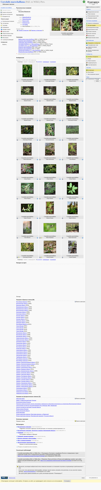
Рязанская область (21, 348)
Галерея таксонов (92, 31)
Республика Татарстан (22, 358)
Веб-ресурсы (5, 37)
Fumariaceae (26, 22)
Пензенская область (21, 343)
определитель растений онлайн (93, 3)
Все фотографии (92, 25)
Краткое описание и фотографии (27, 438)
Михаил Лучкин (49, 218)
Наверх (83, 477)
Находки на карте (6, 29)
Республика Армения (21, 301)
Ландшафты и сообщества (94, 43)
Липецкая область (21, 320)
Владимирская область (22, 307)
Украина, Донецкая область (23, 365)
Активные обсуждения (93, 56)
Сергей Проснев (72, 139)
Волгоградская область (22, 310)
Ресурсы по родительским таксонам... (28, 446)
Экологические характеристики (26, 442)
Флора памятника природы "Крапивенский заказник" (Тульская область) (35, 416)
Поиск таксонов (91, 14)
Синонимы (5, 25)
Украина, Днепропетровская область (25, 362)
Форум (89, 58)
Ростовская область (21, 345)
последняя (53, 61)
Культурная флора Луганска (23, 402)
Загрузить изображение (93, 23)
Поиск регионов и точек (93, 16)
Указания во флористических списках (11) (28, 396)
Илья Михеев (72, 159)
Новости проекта (92, 60)
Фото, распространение (24, 440)
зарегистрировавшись (30, 471)
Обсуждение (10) (6, 16)
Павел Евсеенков (27, 159)
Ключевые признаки (7, 35)
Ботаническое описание (24, 426)
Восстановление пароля (93, 74)
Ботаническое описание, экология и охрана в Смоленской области (36, 430)
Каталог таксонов (92, 33)
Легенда (18, 296)
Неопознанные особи (93, 29)
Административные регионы (92, 48)
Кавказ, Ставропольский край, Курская (26, 400)
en (84, 1)
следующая (46, 61)
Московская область (21, 333)
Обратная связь (12, 477)
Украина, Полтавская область (23, 376)
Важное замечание (80, 301)
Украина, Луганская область (23, 372)
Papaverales (25, 21)
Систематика (5, 23)
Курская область (20, 315)
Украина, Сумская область (23, 379)
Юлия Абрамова (49, 237)
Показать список (20, 421)
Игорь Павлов (27, 179)
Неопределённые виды (93, 27)
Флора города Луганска (22, 409)
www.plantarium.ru (93, 477)
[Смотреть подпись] (17, 81)
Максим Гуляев (72, 81)
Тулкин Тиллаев (72, 198)
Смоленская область (21, 355)
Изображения (6, 27)
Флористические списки (8, 33)
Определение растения (93, 11)
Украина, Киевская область (23, 369)
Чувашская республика (22, 391)
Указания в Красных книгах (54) (25, 299)
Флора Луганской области (23, 410)
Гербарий (20, 432)
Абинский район (20, 398)
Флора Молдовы (20, 412)
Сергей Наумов (49, 257)
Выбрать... (5, 44)
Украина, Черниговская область (24, 384)
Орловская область (21, 341)
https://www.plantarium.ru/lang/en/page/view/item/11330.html (55, 460)
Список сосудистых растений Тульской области (28, 407)
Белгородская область (22, 303)
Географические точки (93, 45)
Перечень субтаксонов (7, 14)
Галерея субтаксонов (7, 12)
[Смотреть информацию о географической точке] (60, 81)
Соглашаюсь (67, 481)
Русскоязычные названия (8, 21)
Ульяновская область (21, 388)
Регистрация (91, 72)
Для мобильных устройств (94, 7)
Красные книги (6, 31)
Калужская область (21, 312)
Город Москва (19, 326)
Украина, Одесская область (23, 374)
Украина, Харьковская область (24, 383)
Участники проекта (92, 64)
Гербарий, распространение (25, 436)
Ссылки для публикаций (8, 39)
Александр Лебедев (49, 81)
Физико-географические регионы (93, 51)
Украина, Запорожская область (24, 367)
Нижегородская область (22, 338)
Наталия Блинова (50, 139)
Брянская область (20, 305)
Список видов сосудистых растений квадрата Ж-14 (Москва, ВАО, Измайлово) (36, 405)
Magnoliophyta (26, 17)
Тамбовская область (21, 357)
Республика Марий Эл (22, 324)
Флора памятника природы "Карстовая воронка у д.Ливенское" (32, 414)
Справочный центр (92, 62)
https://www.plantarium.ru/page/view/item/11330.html (31, 456)
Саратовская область (21, 350)
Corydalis (25, 24)
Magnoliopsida (26, 19)
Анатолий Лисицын (27, 81)
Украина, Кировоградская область (25, 371)
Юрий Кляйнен (72, 218)
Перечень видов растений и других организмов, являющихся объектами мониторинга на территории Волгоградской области (48, 403)
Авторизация (91, 70)
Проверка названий (92, 18)
